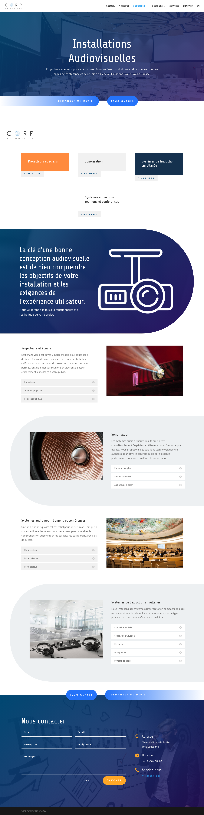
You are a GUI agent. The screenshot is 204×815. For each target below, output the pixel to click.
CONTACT (188, 6)
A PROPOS (124, 6)
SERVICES (174, 6)
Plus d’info (32, 174)
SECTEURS (157, 6)
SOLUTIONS (139, 6)
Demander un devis (75, 100)
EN (198, 6)
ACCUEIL (110, 6)
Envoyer (114, 780)
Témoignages (122, 101)
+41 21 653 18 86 (151, 775)
